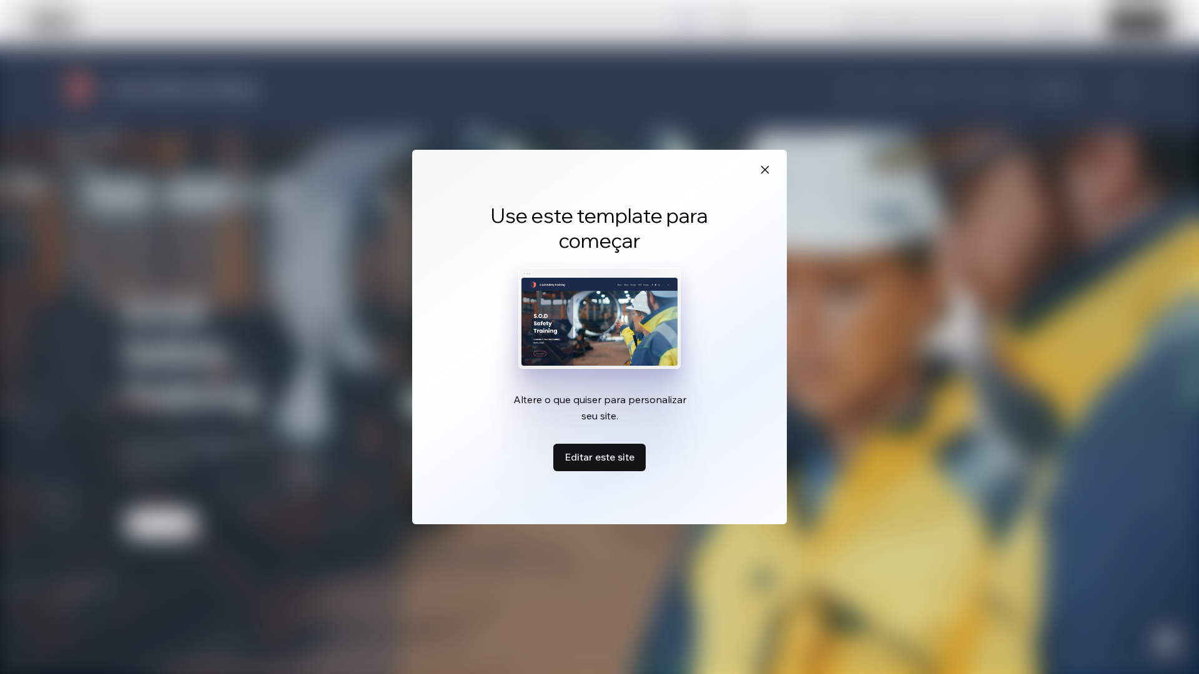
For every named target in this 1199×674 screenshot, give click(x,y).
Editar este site (599, 457)
